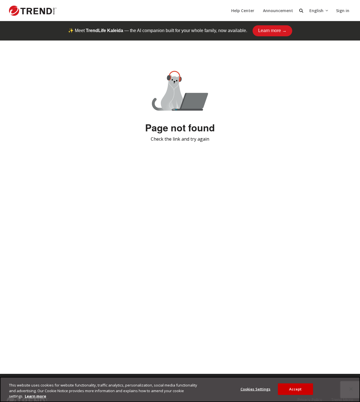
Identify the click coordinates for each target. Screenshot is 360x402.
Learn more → (272, 30)
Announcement (278, 10)
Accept (295, 388)
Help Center (242, 10)
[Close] (351, 389)
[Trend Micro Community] (33, 11)
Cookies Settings (255, 388)
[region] (180, 389)
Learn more (35, 396)
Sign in (342, 10)
